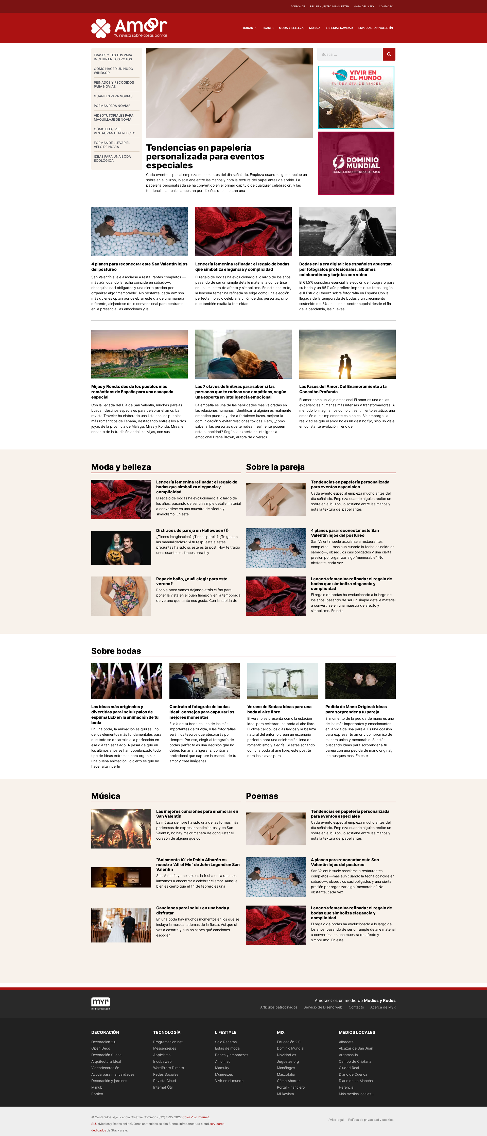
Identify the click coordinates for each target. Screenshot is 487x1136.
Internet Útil (162, 1087)
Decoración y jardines (109, 1080)
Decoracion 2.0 (103, 1042)
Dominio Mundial (290, 1048)
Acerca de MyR (383, 1007)
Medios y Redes (380, 1000)
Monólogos (286, 1068)
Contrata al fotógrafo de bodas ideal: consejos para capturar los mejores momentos (201, 712)
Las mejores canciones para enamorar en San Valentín (197, 814)
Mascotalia (286, 1074)
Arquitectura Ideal (106, 1061)
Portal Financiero (291, 1087)
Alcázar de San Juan (356, 1048)
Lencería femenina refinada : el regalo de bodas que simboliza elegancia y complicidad (242, 266)
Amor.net (222, 1061)
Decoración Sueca (106, 1055)
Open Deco (100, 1048)
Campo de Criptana (355, 1061)
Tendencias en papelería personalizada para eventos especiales (205, 156)
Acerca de (298, 6)
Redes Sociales (165, 1074)
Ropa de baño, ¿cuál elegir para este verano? (192, 581)
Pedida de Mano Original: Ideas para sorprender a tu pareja (356, 709)
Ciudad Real (349, 1068)
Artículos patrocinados (278, 1007)
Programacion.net (168, 1042)
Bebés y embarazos (231, 1055)
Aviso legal (336, 1120)
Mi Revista (285, 1094)
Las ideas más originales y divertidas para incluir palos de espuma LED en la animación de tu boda (125, 714)
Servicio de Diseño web (323, 1007)
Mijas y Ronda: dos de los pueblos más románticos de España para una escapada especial (132, 392)
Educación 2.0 (289, 1042)
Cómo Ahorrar (288, 1080)
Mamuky (222, 1068)
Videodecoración (105, 1068)
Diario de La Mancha (356, 1080)
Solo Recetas (226, 1042)
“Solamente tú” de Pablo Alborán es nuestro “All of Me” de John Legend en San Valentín (198, 864)
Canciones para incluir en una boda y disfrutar (192, 910)
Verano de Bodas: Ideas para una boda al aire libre (279, 709)
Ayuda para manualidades (112, 1074)
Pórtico (97, 1094)
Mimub (96, 1087)
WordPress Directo (168, 1068)
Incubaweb (162, 1061)
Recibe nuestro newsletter (329, 6)
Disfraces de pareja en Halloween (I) (192, 530)
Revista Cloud (164, 1080)
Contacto (386, 6)
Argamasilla (348, 1055)
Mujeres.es (224, 1074)
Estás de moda (227, 1048)
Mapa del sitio (364, 6)
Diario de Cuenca (353, 1074)
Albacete (346, 1042)
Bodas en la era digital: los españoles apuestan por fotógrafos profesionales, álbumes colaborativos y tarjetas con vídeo (345, 269)
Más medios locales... (356, 1094)
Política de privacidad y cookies (370, 1120)
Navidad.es (286, 1055)
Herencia (346, 1087)
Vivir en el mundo (229, 1080)
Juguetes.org (288, 1061)
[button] (255, 28)
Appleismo (161, 1055)
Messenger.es (164, 1048)
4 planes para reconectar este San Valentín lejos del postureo (345, 533)
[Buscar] (389, 54)
